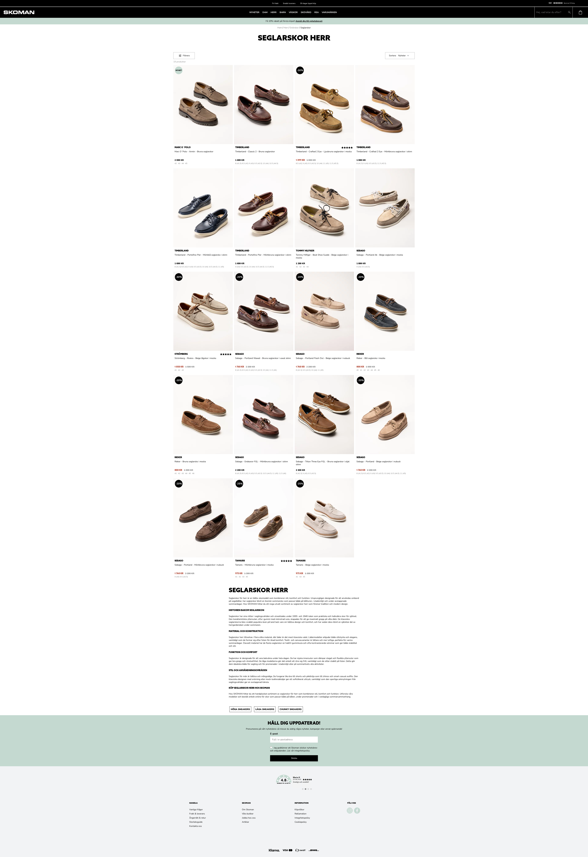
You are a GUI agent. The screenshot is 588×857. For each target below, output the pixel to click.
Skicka (294, 758)
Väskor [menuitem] (293, 12)
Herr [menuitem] (274, 12)
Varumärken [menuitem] (329, 12)
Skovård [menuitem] (306, 12)
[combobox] (404, 56)
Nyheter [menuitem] (254, 12)
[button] (567, 3)
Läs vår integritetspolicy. (298, 750)
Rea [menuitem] (316, 12)
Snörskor (294, 27)
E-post (274, 733)
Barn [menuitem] (283, 12)
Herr (286, 27)
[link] (294, 781)
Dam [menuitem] (265, 12)
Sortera (392, 55)
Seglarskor (305, 27)
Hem (279, 27)
